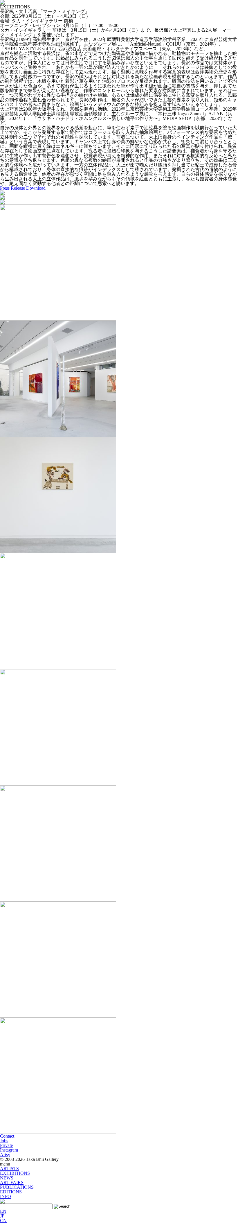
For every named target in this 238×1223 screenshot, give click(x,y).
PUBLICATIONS (17, 1187)
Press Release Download (23, 188)
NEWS (6, 1177)
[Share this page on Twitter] (2, 197)
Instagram (9, 1149)
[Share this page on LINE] (2, 202)
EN (3, 1211)
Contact (7, 1136)
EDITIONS (11, 1191)
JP (2, 1215)
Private (6, 1145)
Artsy (5, 1154)
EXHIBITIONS (15, 1173)
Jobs (4, 1140)
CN (3, 1220)
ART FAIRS (12, 1182)
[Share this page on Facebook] (2, 192)
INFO (5, 1196)
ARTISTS (9, 1168)
